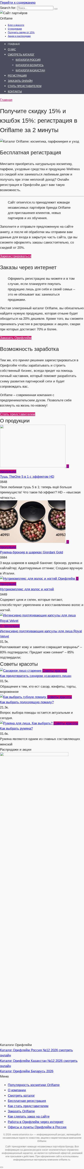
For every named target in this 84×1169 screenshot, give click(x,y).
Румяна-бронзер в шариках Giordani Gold (31, 552)
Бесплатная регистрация (27, 1101)
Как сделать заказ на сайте (28, 1116)
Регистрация (17, 75)
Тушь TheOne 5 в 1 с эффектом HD (27, 477)
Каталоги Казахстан (30, 70)
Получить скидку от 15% (21, 32)
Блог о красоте (16, 25)
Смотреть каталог (21, 54)
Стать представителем (24, 86)
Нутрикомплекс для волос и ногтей (27, 589)
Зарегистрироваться (15, 256)
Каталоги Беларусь (30, 65)
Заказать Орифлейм (15, 338)
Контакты (15, 91)
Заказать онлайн (20, 80)
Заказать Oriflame (21, 1111)
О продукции (15, 28)
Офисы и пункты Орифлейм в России (37, 1127)
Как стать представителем (28, 1106)
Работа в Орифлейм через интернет (35, 1122)
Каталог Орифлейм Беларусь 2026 (26, 1071)
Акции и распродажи (19, 36)
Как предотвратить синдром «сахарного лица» (35, 676)
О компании (17, 1090)
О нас (12, 49)
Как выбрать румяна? (16, 728)
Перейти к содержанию (18, 2)
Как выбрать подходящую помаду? (27, 702)
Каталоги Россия (28, 59)
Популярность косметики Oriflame (34, 1085)
